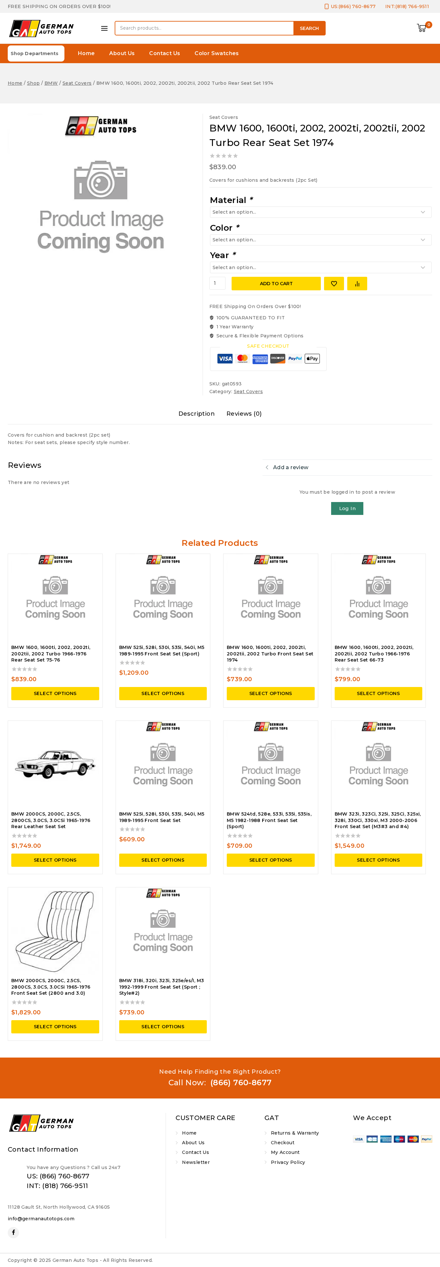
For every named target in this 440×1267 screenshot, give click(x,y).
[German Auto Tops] (41, 28)
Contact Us (164, 53)
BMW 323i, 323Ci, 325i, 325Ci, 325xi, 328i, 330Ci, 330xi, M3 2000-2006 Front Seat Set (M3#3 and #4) (378, 820)
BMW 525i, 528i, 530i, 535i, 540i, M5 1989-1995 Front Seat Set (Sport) (162, 650)
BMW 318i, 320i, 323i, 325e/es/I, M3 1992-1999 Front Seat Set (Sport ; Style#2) (161, 987)
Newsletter (196, 1162)
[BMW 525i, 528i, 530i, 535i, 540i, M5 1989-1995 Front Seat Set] (163, 765)
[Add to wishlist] (334, 283)
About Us (122, 53)
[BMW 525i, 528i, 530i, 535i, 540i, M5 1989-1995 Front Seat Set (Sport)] (163, 598)
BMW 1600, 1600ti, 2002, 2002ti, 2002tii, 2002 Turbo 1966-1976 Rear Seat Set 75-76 (50, 653)
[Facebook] (13, 1232)
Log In (347, 508)
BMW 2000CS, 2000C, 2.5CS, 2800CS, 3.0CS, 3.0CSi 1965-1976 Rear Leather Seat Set (50, 820)
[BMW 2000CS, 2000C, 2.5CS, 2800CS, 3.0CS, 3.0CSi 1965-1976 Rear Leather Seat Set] (55, 765)
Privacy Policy (288, 1162)
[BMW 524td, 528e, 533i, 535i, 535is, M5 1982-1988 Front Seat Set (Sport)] (271, 765)
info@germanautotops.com (41, 1219)
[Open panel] (104, 28)
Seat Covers (223, 117)
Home (86, 53)
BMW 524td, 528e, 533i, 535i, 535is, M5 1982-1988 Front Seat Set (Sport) (269, 820)
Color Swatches (217, 53)
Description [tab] (196, 413)
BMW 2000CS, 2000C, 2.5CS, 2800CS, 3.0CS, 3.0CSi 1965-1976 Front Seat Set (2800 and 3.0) (50, 987)
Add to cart (276, 283)
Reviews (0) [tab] (244, 413)
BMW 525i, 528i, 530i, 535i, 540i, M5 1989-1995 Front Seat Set (162, 817)
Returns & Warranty (295, 1133)
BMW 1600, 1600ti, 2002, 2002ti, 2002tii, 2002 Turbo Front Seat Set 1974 (270, 653)
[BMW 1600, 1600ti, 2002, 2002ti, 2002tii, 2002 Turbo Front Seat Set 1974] (271, 598)
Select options (55, 693)
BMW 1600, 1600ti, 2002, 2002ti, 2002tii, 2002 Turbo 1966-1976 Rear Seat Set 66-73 (374, 653)
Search (309, 28)
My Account (285, 1152)
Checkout (282, 1143)
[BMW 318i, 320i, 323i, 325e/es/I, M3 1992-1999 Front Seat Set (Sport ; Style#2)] (163, 931)
